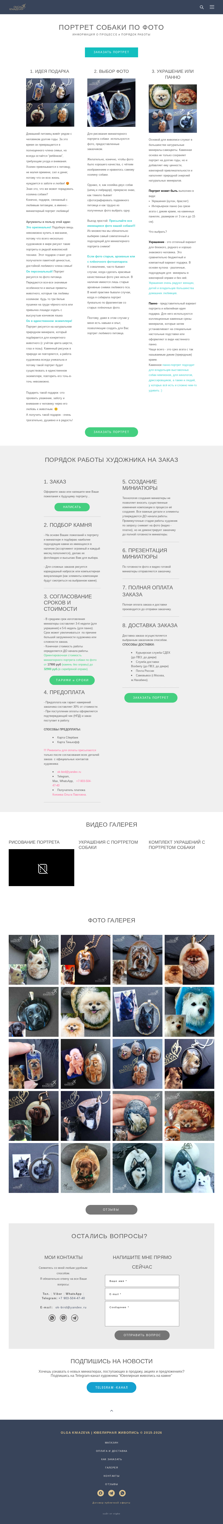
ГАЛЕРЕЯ (111, 1467)
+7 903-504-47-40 (72, 1298)
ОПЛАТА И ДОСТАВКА (111, 1451)
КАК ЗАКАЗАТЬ (111, 1459)
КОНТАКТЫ (112, 1476)
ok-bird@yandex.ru (71, 1307)
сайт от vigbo (111, 1514)
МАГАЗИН (112, 1442)
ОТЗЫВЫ (111, 1484)
